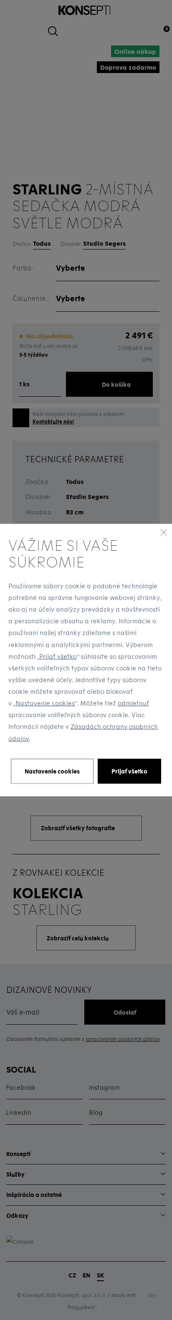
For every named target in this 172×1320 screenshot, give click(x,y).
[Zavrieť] (163, 532)
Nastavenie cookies (45, 703)
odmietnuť (133, 703)
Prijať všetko (58, 656)
